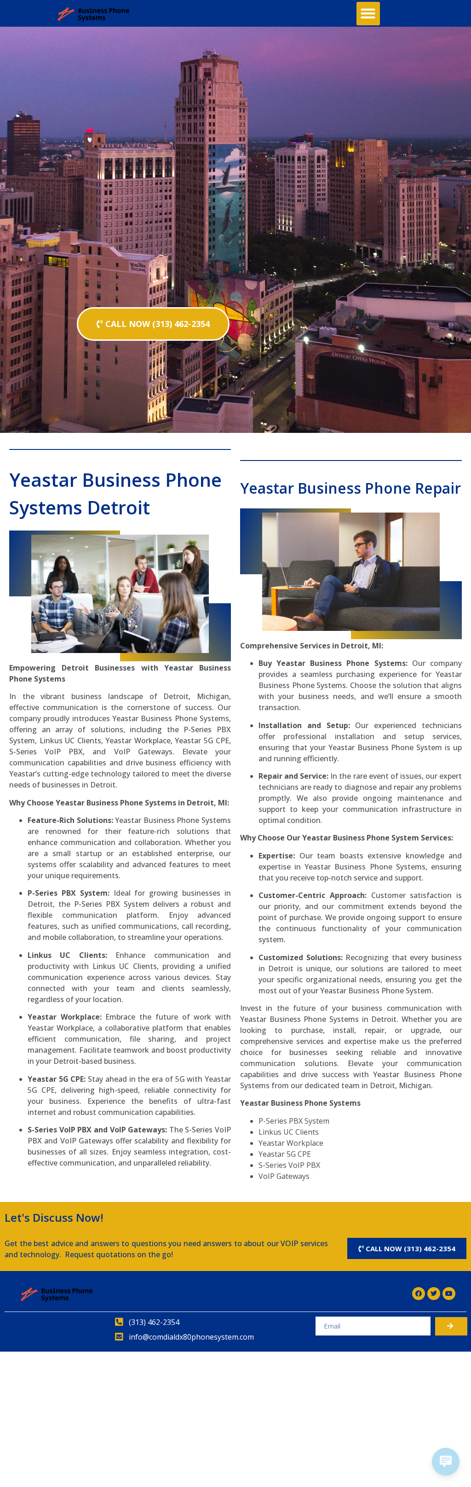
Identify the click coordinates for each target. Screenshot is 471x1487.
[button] (368, 13)
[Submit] (451, 1326)
